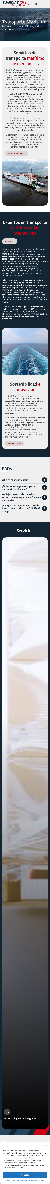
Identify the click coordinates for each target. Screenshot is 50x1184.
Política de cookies (12, 1181)
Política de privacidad (37, 1181)
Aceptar (25, 1175)
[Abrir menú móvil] (45, 4)
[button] (46, 1145)
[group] (25, 833)
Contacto (9, 241)
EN (35, 4)
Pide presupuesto (16, 153)
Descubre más (14, 443)
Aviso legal (24, 1181)
